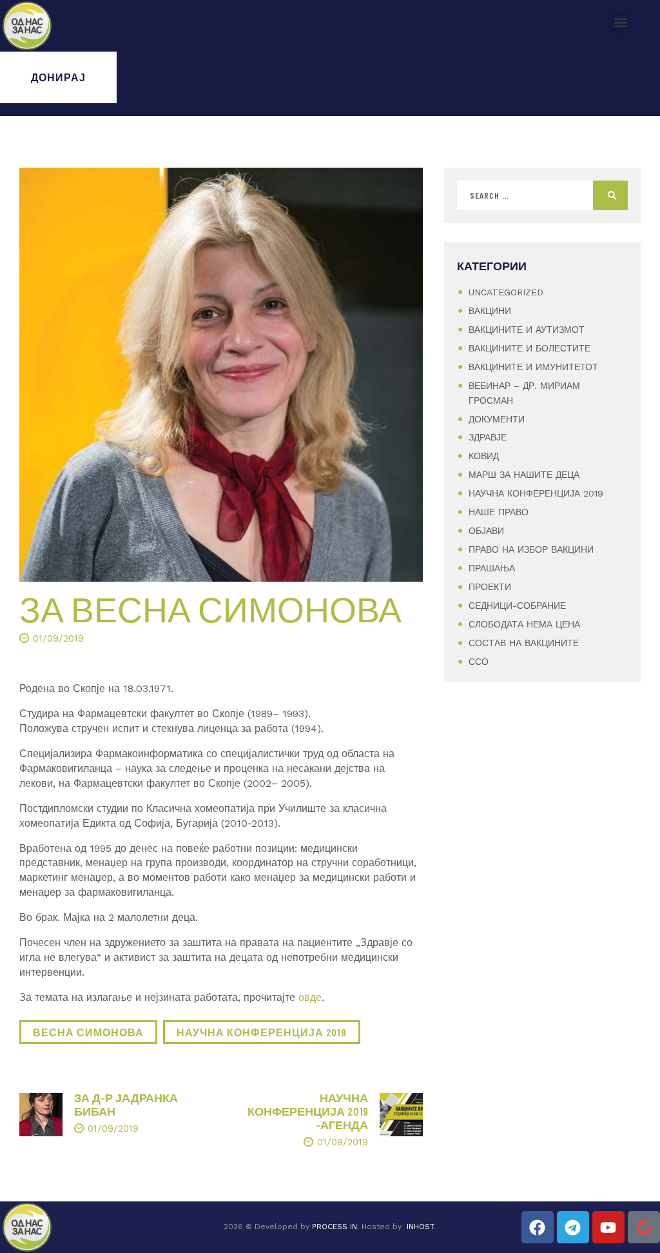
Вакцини (490, 311)
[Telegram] (573, 1227)
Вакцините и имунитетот (533, 367)
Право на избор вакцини (531, 549)
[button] (620, 23)
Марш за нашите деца (524, 474)
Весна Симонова (88, 1032)
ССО (479, 661)
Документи (497, 419)
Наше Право (499, 512)
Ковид (484, 456)
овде (310, 997)
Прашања (492, 568)
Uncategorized (506, 292)
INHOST (420, 1226)
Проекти (490, 587)
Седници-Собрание (517, 605)
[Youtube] (608, 1227)
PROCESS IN (334, 1226)
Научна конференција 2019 (262, 1032)
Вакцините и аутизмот (527, 329)
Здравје (488, 437)
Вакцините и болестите (529, 348)
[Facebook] (537, 1227)
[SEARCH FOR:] (542, 195)
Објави (486, 531)
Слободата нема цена (524, 624)
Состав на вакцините (524, 643)
